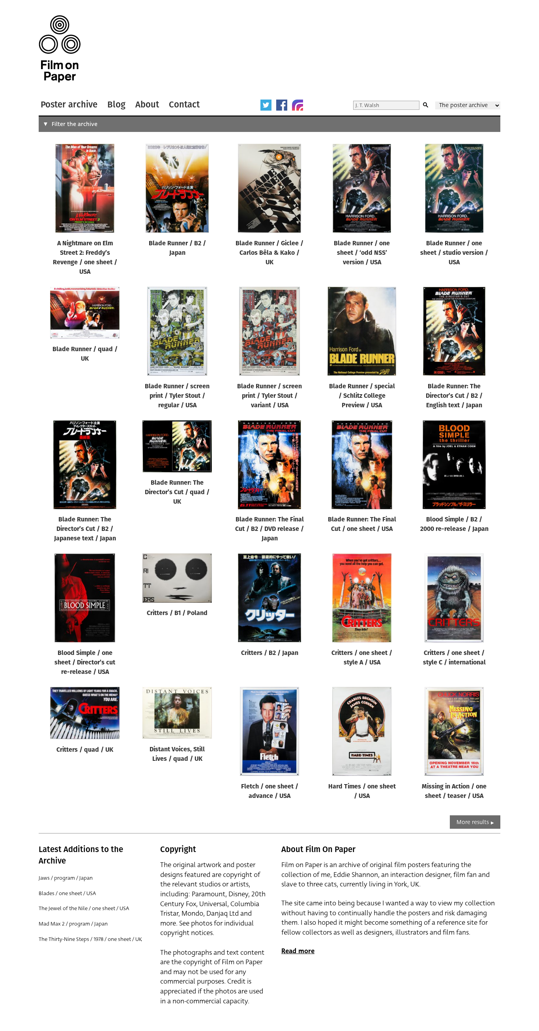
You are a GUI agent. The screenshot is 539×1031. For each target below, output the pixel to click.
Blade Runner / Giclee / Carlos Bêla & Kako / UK (269, 253)
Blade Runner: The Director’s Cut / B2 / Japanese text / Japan (85, 529)
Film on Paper (59, 49)
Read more (297, 951)
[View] (85, 190)
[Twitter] (265, 105)
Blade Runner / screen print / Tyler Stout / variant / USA (269, 396)
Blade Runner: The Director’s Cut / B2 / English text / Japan (454, 396)
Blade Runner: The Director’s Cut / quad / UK (177, 492)
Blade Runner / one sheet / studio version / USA (454, 253)
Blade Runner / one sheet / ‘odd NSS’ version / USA (362, 253)
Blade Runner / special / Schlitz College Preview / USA (362, 396)
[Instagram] (297, 105)
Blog (116, 104)
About (147, 104)
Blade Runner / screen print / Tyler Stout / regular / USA (177, 396)
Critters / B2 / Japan (269, 653)
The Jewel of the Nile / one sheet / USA (84, 908)
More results (473, 822)
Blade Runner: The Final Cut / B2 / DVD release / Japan (269, 529)
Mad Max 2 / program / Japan (73, 924)
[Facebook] (281, 105)
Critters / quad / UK (84, 750)
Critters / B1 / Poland (177, 613)
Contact (184, 104)
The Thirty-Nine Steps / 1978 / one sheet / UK (90, 939)
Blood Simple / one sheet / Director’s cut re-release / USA (84, 662)
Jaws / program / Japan (66, 878)
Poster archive (69, 104)
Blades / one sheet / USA (67, 893)
